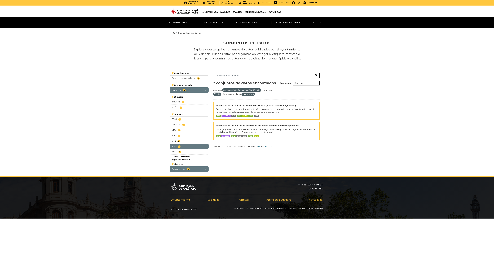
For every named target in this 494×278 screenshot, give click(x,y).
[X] (299, 3)
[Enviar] (316, 75)
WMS (245, 116)
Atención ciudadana (255, 12)
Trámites (237, 12)
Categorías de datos (287, 22)
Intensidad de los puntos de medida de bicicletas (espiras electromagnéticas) (257, 125)
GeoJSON (226, 116)
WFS (218, 116)
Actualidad (275, 12)
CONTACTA (319, 22)
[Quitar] (259, 90)
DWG (256, 116)
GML (239, 116)
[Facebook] (293, 3)
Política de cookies (315, 208)
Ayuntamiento (210, 12)
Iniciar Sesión (239, 208)
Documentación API (255, 208)
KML (250, 116)
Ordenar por (286, 83)
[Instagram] (304, 3)
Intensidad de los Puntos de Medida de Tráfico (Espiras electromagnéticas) (256, 105)
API (259, 146)
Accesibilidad (270, 208)
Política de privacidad (296, 208)
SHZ (233, 116)
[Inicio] (173, 33)
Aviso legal (281, 208)
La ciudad (225, 12)
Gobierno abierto (180, 22)
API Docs (268, 146)
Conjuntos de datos (249, 22)
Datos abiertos (214, 22)
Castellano (313, 3)
